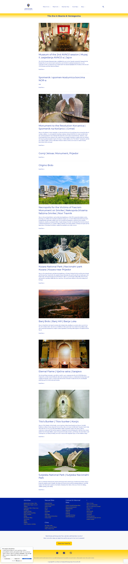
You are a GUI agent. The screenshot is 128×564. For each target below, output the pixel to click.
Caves (46, 513)
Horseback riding (28, 517)
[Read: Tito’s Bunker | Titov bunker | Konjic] (64, 404)
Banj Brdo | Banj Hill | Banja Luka (57, 321)
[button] (103, 7)
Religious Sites (69, 508)
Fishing (25, 522)
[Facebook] (64, 553)
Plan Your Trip (65, 6)
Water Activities (27, 514)
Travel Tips (75, 6)
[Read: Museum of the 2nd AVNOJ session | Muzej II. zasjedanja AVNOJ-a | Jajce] (64, 37)
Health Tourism (27, 511)
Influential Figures (70, 516)
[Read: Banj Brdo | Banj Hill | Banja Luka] (64, 303)
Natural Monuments (50, 505)
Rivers (46, 508)
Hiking (25, 516)
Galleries (68, 512)
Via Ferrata (26, 519)
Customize (7, 558)
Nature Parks (48, 506)
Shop (82, 6)
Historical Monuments (71, 507)
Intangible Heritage (70, 515)
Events (88, 509)
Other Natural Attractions (51, 516)
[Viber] (71, 553)
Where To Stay (90, 503)
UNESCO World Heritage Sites (73, 505)
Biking (25, 521)
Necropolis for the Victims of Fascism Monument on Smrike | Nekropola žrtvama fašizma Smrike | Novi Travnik (63, 210)
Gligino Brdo (46, 165)
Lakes (46, 509)
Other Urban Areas (49, 528)
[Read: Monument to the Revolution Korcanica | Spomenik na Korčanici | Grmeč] (64, 108)
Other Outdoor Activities (30, 524)
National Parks (48, 503)
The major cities (48, 525)
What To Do (55, 6)
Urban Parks (48, 517)
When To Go (89, 508)
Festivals (68, 513)
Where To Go (46, 6)
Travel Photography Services (94, 517)
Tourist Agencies (91, 516)
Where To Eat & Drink (92, 505)
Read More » (42, 69)
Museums (68, 510)
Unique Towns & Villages (51, 527)
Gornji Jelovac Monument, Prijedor (58, 153)
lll (79, 562)
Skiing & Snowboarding (30, 513)
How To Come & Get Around (93, 506)
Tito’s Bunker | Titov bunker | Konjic (59, 421)
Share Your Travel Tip (64, 543)
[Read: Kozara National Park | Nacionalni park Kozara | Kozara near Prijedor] (64, 249)
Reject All (17, 558)
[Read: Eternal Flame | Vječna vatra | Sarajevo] (64, 354)
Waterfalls (47, 514)
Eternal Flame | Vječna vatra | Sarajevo (60, 371)
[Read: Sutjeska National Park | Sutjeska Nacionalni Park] (64, 457)
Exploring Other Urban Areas (31, 508)
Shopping (26, 509)
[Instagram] (57, 553)
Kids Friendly (90, 511)
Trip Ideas (89, 514)
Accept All (27, 558)
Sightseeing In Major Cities (30, 503)
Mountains (47, 511)
